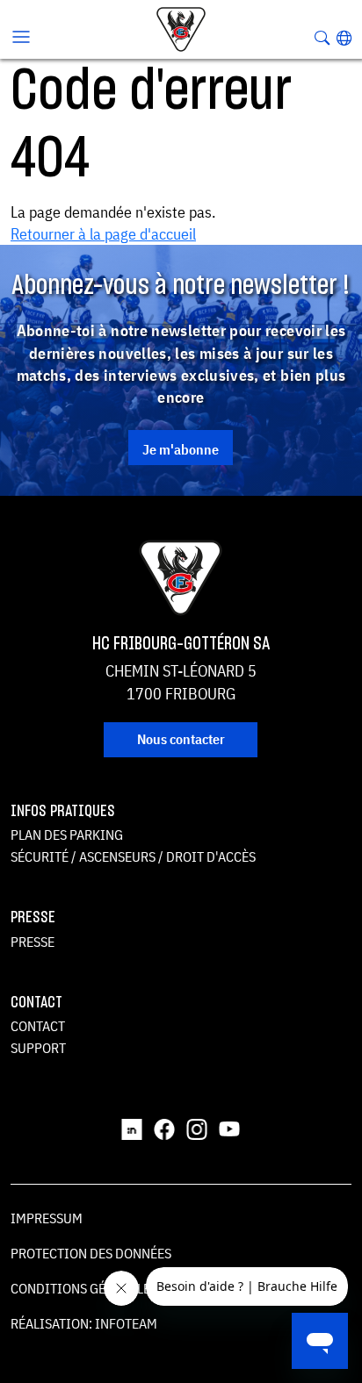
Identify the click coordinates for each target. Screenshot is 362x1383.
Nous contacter (181, 739)
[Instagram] (196, 1127)
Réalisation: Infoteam (84, 1323)
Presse (32, 941)
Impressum (47, 1218)
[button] (344, 38)
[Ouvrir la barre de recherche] (322, 38)
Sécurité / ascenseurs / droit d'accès (133, 856)
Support (38, 1048)
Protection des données (91, 1253)
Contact (38, 1026)
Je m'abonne (180, 449)
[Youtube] (229, 1127)
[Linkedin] (131, 1127)
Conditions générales (84, 1288)
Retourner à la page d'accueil (103, 234)
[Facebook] (164, 1127)
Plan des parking (67, 834)
